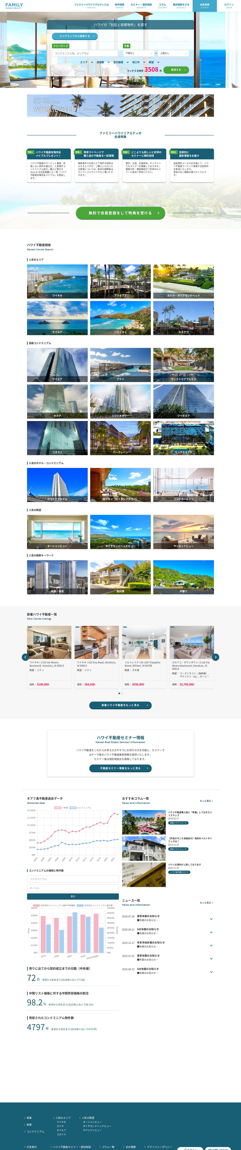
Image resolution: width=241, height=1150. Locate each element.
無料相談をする (181, 5)
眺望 (151, 62)
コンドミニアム (35, 1131)
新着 (29, 1118)
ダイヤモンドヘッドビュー (97, 1126)
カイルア (61, 1130)
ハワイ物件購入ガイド (179, 872)
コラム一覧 (108, 1147)
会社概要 (131, 1147)
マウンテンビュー (92, 1130)
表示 (73, 896)
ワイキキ (61, 1122)
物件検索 (119, 5)
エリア (84, 62)
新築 (29, 1124)
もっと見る (205, 801)
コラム (162, 5)
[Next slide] (215, 657)
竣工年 (136, 62)
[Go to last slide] (25, 657)
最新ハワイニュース (178, 823)
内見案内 (32, 1147)
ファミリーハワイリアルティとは (91, 5)
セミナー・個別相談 (141, 5)
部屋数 (100, 62)
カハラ (60, 1126)
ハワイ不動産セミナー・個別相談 (72, 1147)
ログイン (229, 5)
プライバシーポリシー (159, 1147)
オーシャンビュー (92, 1122)
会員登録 (205, 5)
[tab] (119, 693)
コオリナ (61, 1134)
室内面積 (118, 62)
